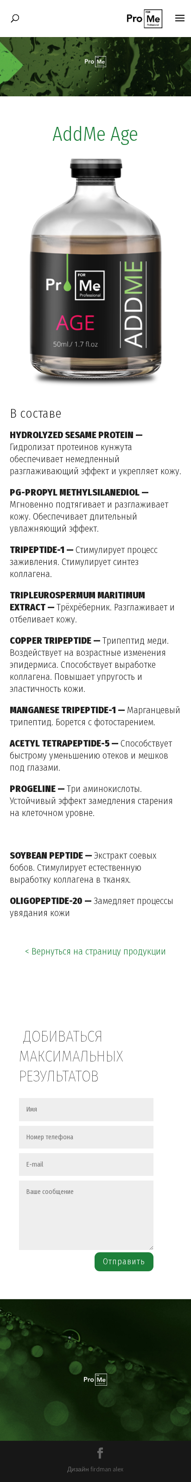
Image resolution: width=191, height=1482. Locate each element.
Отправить (124, 1261)
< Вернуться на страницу (95, 951)
